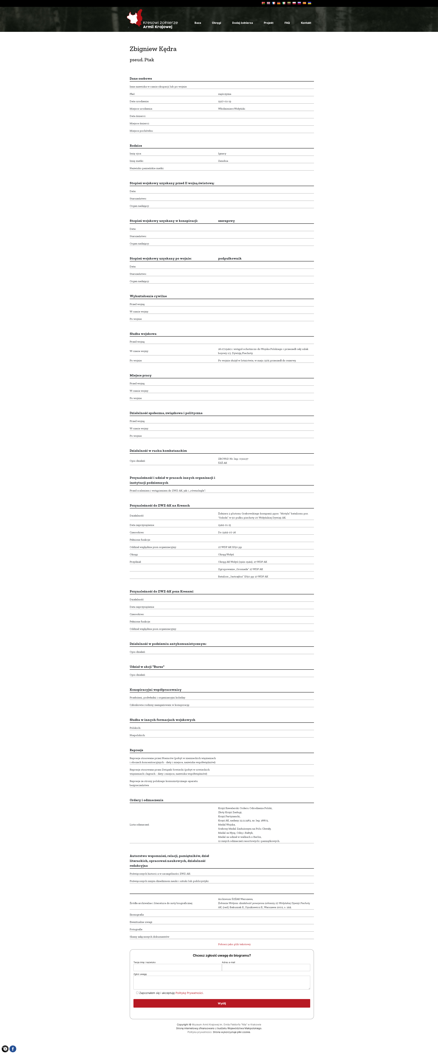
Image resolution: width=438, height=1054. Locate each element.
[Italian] (284, 3)
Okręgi (216, 22)
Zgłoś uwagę (140, 974)
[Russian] (299, 3)
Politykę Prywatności (189, 993)
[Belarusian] (263, 3)
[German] (278, 3)
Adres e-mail (228, 962)
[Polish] (294, 3)
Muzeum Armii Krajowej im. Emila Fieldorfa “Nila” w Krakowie (226, 1024)
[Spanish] (304, 3)
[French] (273, 3)
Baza (198, 22)
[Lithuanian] (289, 3)
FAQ (287, 22)
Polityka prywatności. (200, 1032)
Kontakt (306, 22)
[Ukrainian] (309, 3)
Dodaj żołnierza (242, 22)
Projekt (268, 22)
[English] (268, 3)
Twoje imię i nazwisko (144, 962)
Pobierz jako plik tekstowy (234, 944)
